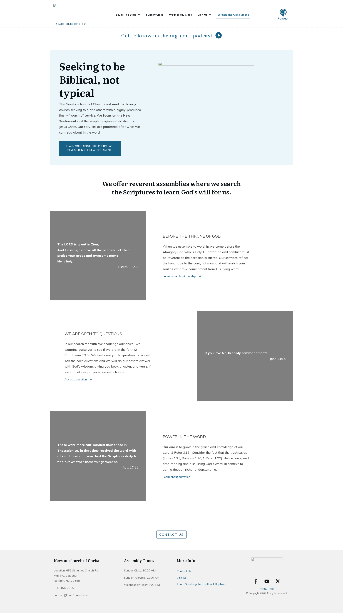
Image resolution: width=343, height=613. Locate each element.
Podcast (283, 18)
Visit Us (182, 577)
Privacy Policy (266, 588)
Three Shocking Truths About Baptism (201, 584)
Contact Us (184, 571)
